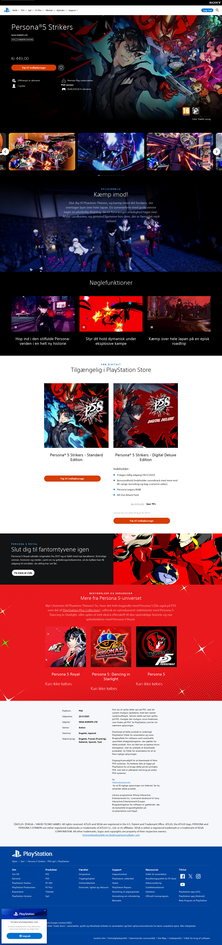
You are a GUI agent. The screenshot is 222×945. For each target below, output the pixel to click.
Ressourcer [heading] (152, 869)
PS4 (47, 878)
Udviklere (150, 891)
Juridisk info (99, 938)
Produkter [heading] (51, 869)
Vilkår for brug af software (197, 938)
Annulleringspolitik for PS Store (161, 878)
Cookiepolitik (175, 938)
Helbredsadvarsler (121, 782)
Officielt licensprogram (157, 896)
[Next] (216, 151)
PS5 (22, 10)
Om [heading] (14, 869)
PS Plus (38, 10)
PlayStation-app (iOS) (189, 891)
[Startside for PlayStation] (7, 10)
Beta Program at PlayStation (193, 900)
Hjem (14, 861)
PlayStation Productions (23, 887)
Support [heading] (116, 869)
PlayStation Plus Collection (81, 610)
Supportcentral (119, 874)
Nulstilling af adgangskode (125, 891)
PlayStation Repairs (121, 887)
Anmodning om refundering (126, 896)
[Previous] (5, 151)
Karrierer (16, 878)
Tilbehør (49, 10)
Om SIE (15, 874)
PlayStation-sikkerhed (123, 878)
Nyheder (61, 10)
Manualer (116, 900)
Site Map (162, 938)
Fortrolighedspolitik (117, 938)
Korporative (17, 891)
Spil (29, 10)
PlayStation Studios (21, 883)
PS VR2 (48, 883)
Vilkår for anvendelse (156, 874)
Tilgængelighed (87, 878)
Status (115, 883)
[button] (99, 175)
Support (72, 10)
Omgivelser (84, 874)
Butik (15, 10)
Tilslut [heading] (182, 869)
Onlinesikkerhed (87, 883)
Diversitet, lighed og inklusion (93, 887)
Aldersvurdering (153, 883)
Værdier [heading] (83, 869)
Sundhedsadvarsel (155, 887)
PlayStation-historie (21, 896)
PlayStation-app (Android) (191, 896)
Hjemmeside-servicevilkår (142, 938)
